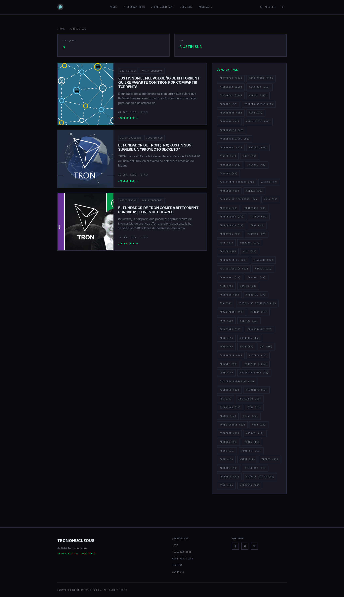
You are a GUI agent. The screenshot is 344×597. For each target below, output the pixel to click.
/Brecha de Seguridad (257, 303)
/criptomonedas (152, 70)
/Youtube (229, 433)
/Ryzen (228, 251)
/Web (226, 372)
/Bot (249, 156)
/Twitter (251, 450)
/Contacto (205, 7)
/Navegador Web (254, 372)
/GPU (226, 320)
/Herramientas (233, 260)
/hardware (230, 277)
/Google (229, 104)
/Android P (231, 355)
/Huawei (229, 364)
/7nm (226, 485)
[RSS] (254, 546)
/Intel (228, 156)
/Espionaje (249, 398)
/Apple (258, 95)
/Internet (255, 208)
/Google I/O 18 (260, 476)
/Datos (248, 286)
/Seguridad (261, 78)
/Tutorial (231, 95)
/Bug (271, 199)
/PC (226, 398)
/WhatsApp (230, 329)
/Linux (254, 190)
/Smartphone (232, 312)
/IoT (249, 251)
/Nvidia (229, 208)
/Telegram (231, 86)
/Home (113, 7)
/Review (258, 355)
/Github (249, 320)
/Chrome (229, 468)
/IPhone (256, 277)
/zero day (255, 468)
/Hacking (263, 260)
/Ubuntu (255, 433)
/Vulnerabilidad (235, 138)
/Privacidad (258, 121)
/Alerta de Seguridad (238, 199)
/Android (259, 86)
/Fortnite (256, 390)
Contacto (178, 572)
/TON (226, 286)
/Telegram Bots (134, 7)
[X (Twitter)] (244, 546)
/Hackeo (258, 147)
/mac (226, 338)
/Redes (270, 459)
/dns (254, 407)
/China (258, 312)
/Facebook (230, 164)
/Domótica (230, 234)
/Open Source (232, 424)
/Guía (252, 442)
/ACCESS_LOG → (128, 118)
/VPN (246, 346)
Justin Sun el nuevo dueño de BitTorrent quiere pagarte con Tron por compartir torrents (159, 82)
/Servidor (230, 407)
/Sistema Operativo (237, 381)
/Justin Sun (154, 137)
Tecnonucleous (76, 540)
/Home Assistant (162, 7)
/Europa (229, 442)
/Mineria (229, 476)
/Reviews (186, 7)
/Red (258, 424)
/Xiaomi (256, 164)
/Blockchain (232, 225)
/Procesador (232, 216)
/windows (249, 242)
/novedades (231, 112)
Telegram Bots (182, 551)
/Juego (269, 182)
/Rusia (228, 416)
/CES (226, 346)
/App (226, 242)
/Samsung (229, 190)
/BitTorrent (128, 70)
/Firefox (255, 294)
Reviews (177, 565)
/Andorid (229, 390)
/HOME (61, 28)
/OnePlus (229, 294)
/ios (257, 225)
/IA (226, 303)
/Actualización (234, 268)
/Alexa (258, 216)
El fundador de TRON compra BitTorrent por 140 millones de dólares (158, 210)
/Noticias (231, 78)
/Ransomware (259, 329)
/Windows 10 (232, 130)
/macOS (263, 268)
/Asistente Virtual (237, 182)
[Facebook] (235, 546)
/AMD (255, 112)
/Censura (249, 338)
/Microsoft (231, 147)
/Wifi (247, 459)
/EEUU (227, 450)
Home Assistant (182, 558)
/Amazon (229, 173)
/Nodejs (256, 234)
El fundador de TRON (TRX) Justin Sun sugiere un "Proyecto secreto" (155, 147)
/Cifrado (249, 485)
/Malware (229, 121)
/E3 (266, 346)
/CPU (226, 459)
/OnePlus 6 (255, 364)
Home (175, 545)
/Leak (250, 416)
